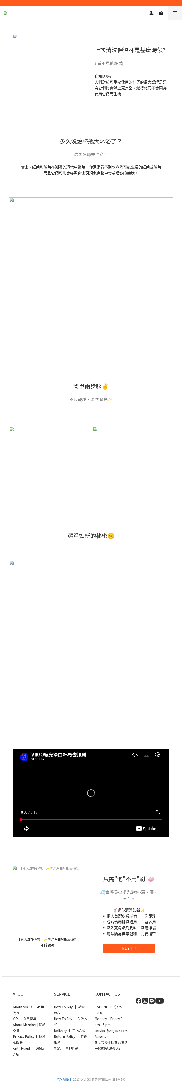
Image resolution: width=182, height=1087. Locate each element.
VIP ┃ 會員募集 (24, 1018)
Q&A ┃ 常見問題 (66, 1048)
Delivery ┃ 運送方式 (70, 1030)
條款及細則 (64, 1079)
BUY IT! (129, 948)
